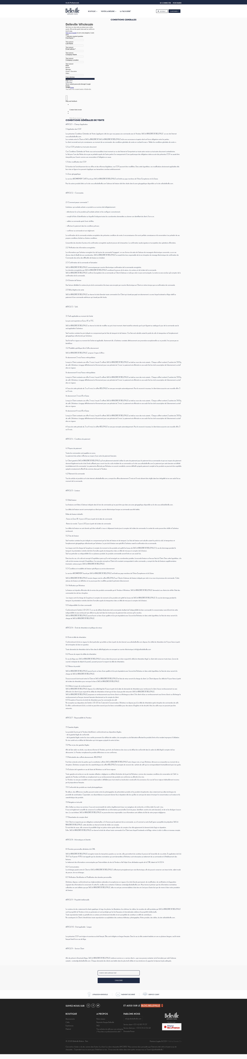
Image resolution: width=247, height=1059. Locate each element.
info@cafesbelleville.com (133, 1018)
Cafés (68, 1022)
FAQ (98, 1025)
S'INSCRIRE (119, 980)
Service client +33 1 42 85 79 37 (135, 1024)
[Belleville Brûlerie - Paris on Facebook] (93, 1005)
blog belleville (150, 1005)
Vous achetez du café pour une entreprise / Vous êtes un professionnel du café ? (109, 1030)
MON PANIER (177, 3)
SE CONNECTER (165, 3)
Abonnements (70, 1018)
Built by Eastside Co (175, 1041)
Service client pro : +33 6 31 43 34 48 (137, 1027)
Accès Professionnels (72, 2)
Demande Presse (129, 1031)
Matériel (68, 1028)
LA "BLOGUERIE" (125, 11)
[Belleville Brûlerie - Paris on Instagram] (88, 1005)
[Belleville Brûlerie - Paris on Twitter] (98, 1005)
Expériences (69, 1025)
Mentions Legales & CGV (158, 1041)
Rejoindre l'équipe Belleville (105, 1022)
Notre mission (100, 1018)
